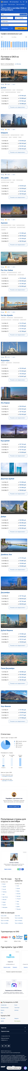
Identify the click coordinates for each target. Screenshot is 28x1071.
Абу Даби (5, 178)
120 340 (22, 281)
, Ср (4, 98)
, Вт (4, 95)
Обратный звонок (5, 1038)
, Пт (4, 103)
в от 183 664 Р (7, 780)
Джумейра (5, 592)
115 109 (23, 238)
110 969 (22, 98)
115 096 (22, 482)
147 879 (22, 188)
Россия (4, 889)
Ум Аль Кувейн (7, 315)
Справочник (3, 1005)
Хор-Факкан (6, 706)
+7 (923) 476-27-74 (5, 1036)
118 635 (23, 636)
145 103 (22, 194)
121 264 (22, 283)
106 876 (22, 525)
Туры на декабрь (19, 917)
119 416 (23, 278)
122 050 (22, 286)
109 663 (22, 484)
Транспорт (16, 1007)
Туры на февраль (19, 923)
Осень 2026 (3, 915)
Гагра (18, 903)
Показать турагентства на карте (14, 971)
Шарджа (4, 133)
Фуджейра (5, 360)
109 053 (22, 598)
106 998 (22, 520)
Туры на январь (18, 920)
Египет (4, 884)
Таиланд (4, 891)
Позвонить (15, 967)
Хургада (18, 896)
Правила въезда (4, 1007)
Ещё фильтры (5, 28)
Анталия (18, 893)
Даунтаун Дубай (7, 479)
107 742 (22, 411)
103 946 (22, 140)
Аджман (4, 223)
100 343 (22, 143)
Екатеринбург (15, 1)
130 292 (22, 680)
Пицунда (19, 909)
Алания (18, 888)
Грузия (4, 904)
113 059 (22, 452)
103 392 (22, 522)
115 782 (23, 709)
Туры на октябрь (5, 920)
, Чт (4, 101)
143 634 (22, 185)
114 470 (22, 323)
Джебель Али (6, 554)
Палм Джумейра (7, 668)
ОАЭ (3, 894)
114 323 (22, 371)
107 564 (22, 95)
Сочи (18, 885)
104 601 (22, 146)
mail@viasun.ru (4, 1040)
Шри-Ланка (5, 897)
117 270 (23, 558)
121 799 (23, 331)
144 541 (22, 191)
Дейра (3, 517)
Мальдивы (5, 907)
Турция (4, 886)
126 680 (22, 671)
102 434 (22, 409)
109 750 (22, 235)
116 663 (23, 563)
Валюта (2, 1010)
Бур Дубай (5, 441)
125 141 (23, 639)
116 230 (22, 368)
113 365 (23, 233)
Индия (4, 902)
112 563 (23, 326)
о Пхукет (19, 898)
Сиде (18, 901)
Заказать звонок (7, 967)
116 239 (23, 373)
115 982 (23, 634)
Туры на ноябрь (4, 923)
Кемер (18, 891)
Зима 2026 (17, 915)
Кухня (15, 1005)
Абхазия (4, 899)
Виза (2, 1012)
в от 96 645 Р (7, 776)
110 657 (23, 447)
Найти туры (21, 28)
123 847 (22, 376)
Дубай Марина (7, 630)
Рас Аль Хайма (7, 270)
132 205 (22, 674)
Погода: (8, 84)
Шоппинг (16, 1010)
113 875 (23, 712)
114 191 (23, 328)
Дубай (3, 88)
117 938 (23, 718)
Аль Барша (5, 403)
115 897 (23, 560)
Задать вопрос (7, 869)
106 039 (22, 406)
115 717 (23, 715)
